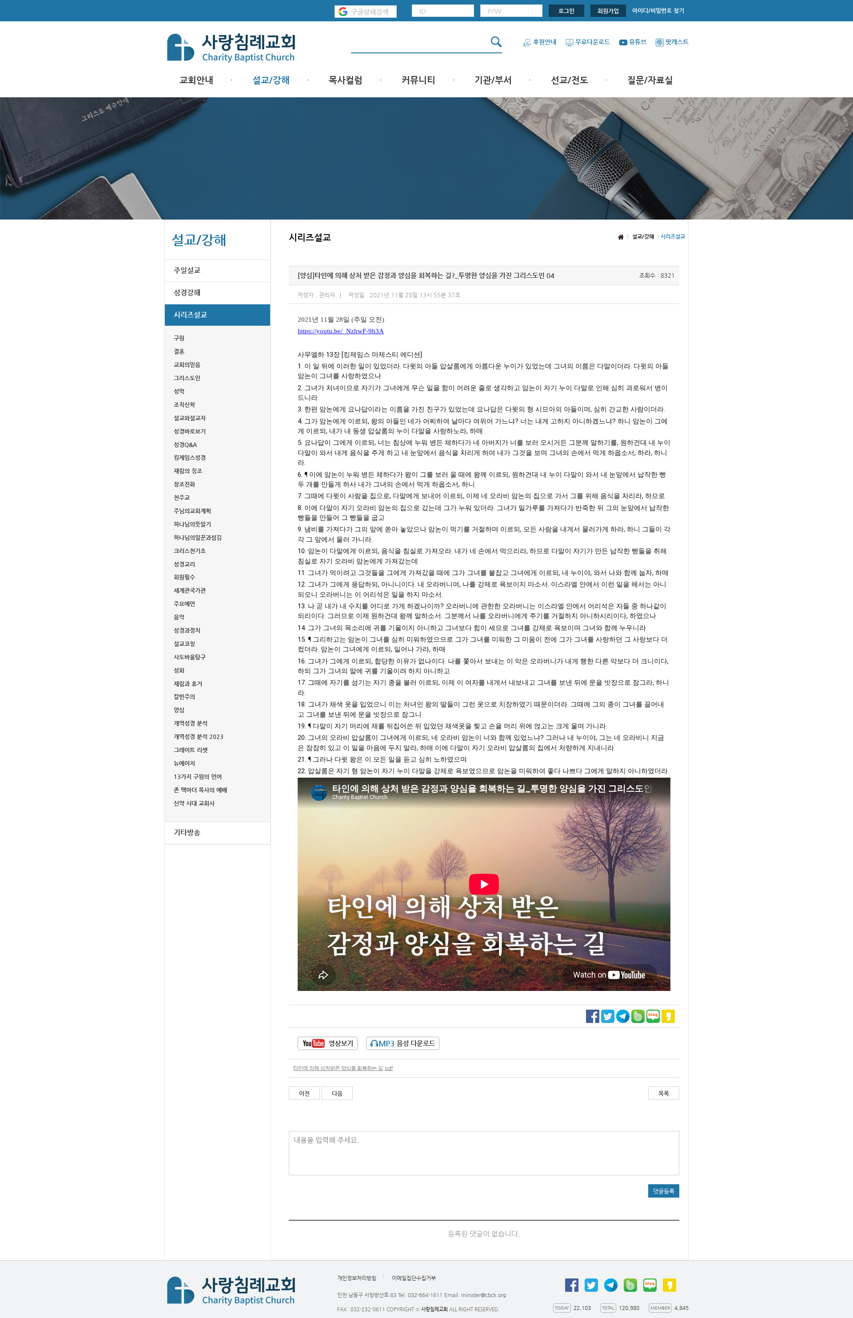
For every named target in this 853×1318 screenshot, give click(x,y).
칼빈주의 (184, 696)
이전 (304, 1093)
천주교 (182, 497)
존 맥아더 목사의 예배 (200, 790)
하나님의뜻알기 (192, 524)
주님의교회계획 (192, 510)
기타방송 (187, 832)
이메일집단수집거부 (414, 1278)
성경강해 (187, 292)
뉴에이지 (184, 763)
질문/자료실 (650, 80)
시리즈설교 (190, 315)
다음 (337, 1093)
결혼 (179, 351)
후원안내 (544, 41)
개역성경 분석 (190, 723)
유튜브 (637, 41)
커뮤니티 (418, 80)
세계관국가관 (190, 590)
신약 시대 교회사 (194, 803)
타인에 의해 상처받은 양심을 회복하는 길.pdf (343, 1068)
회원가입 (608, 11)
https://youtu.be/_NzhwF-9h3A (341, 331)
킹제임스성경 (190, 457)
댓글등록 (663, 1191)
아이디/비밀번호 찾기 (658, 10)
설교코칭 (184, 643)
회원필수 (184, 577)
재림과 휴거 (188, 683)
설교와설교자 (190, 418)
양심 (179, 710)
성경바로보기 (190, 431)
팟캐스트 (677, 41)
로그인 (566, 11)
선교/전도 (569, 80)
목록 (663, 1093)
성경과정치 (187, 630)
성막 (179, 391)
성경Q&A (185, 444)
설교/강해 (271, 80)
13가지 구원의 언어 (198, 776)
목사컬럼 (346, 80)
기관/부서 (493, 80)
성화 (179, 670)
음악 (179, 617)
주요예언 (184, 603)
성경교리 (184, 564)
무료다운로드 (592, 41)
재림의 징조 (188, 470)
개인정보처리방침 (356, 1278)
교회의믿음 (187, 364)
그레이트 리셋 (190, 750)
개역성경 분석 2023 (198, 736)
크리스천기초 (190, 550)
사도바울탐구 (190, 657)
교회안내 (196, 80)
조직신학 (184, 404)
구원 (179, 338)
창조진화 (184, 484)
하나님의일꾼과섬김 (198, 537)
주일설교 (187, 270)
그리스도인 (187, 378)
